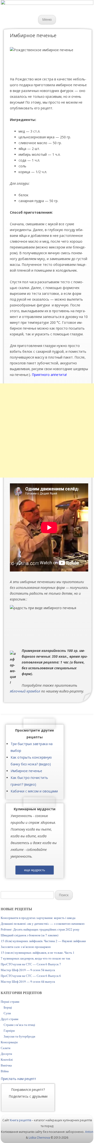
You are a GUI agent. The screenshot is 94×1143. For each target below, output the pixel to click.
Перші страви (10, 1001)
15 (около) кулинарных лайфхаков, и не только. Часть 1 (37, 952)
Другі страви (9, 1019)
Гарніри (9, 1030)
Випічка (6, 1065)
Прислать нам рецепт (18, 1078)
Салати (5, 1048)
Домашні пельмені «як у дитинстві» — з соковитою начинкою (43, 923)
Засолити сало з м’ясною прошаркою (26, 947)
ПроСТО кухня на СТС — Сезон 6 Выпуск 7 (31, 964)
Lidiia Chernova (39, 1138)
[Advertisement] (47, 430)
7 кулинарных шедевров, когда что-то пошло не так (35, 958)
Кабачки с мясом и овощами (34, 791)
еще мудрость (34, 870)
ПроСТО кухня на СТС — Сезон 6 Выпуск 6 (31, 976)
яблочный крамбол (25, 691)
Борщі (8, 1007)
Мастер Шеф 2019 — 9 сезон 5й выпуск (28, 970)
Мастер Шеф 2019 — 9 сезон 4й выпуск (28, 981)
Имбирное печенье (26, 771)
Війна (5, 1071)
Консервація (9, 1042)
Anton (89, 1132)
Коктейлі (7, 1059)
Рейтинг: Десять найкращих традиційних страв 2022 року (40, 929)
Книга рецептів (20, 1120)
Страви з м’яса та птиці (19, 1025)
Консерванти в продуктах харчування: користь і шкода (38, 918)
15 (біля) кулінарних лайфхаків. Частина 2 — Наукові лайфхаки (43, 941)
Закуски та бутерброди (19, 1036)
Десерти (6, 1053)
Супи (7, 1013)
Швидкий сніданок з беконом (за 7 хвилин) (29, 935)
